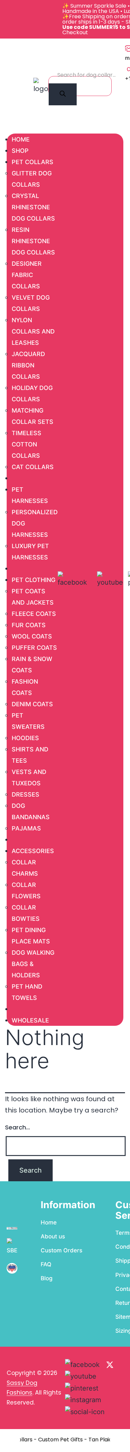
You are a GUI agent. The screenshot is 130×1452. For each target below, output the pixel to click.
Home (21, 139)
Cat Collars (33, 466)
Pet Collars (32, 161)
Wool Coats (32, 636)
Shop (20, 150)
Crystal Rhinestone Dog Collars (33, 207)
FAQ (46, 1264)
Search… (17, 1127)
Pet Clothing (33, 579)
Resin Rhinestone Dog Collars (33, 241)
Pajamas (26, 828)
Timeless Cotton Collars (26, 444)
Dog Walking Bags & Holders (33, 964)
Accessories (33, 850)
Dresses (25, 794)
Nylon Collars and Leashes (33, 331)
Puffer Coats (34, 647)
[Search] (63, 94)
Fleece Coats (34, 613)
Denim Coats (32, 704)
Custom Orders (61, 1250)
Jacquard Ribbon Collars (28, 365)
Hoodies (25, 737)
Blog (47, 1278)
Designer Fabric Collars (27, 275)
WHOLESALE (30, 1020)
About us (53, 1236)
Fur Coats (29, 625)
